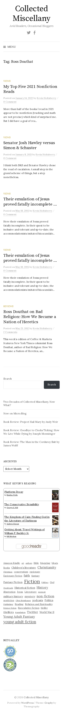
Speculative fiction (28, 607)
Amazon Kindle (11, 563)
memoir (42, 592)
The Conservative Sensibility (21, 504)
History (42, 587)
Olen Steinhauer (23, 600)
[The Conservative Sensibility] (55, 507)
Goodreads (8, 588)
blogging (45, 563)
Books (6, 567)
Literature (31, 591)
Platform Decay (13, 491)
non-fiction (45, 596)
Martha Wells (12, 495)
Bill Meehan (11, 536)
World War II (46, 612)
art (23, 563)
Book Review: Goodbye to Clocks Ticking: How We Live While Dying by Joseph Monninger (31, 432)
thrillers (8, 612)
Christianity (46, 567)
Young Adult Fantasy (19, 617)
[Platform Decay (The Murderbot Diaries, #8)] (55, 495)
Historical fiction (24, 587)
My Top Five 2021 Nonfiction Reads (30, 89)
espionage (35, 571)
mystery (30, 596)
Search (7, 378)
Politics (49, 600)
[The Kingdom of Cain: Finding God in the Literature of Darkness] (55, 519)
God (52, 582)
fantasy (35, 575)
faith (27, 575)
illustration (9, 591)
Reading (19, 604)
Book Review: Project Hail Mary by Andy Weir (30, 421)
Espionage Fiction (12, 575)
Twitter (32, 612)
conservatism (21, 571)
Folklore (44, 582)
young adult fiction (19, 621)
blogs (55, 563)
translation (20, 612)
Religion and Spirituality (39, 604)
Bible (36, 563)
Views (7, 81)
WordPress (27, 702)
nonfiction (8, 600)
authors (29, 563)
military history (13, 596)
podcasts (37, 600)
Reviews (8, 306)
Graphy (49, 702)
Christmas (7, 572)
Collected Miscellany (31, 14)
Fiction (32, 581)
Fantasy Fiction (13, 582)
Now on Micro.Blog (14, 413)
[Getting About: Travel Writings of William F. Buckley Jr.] (55, 532)
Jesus (20, 591)
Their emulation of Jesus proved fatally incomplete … (30, 201)
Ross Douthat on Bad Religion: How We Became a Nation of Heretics (29, 316)
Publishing (8, 604)
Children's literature (23, 567)
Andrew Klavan (13, 524)
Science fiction (9, 608)
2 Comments (10, 332)
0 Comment (9, 101)
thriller (44, 608)
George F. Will (12, 507)
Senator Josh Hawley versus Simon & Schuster (29, 145)
